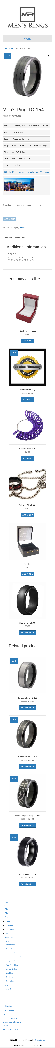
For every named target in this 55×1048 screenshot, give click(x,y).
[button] (48, 55)
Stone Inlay (10, 981)
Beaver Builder (40, 1040)
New (7, 986)
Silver (7, 998)
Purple (8, 994)
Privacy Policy (37, 1045)
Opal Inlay (10, 973)
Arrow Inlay (10, 949)
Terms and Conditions (21, 1045)
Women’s (9, 1002)
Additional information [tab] (15, 238)
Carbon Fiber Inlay (13, 953)
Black (11, 49)
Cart (4, 1014)
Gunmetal (9, 925)
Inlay (7, 941)
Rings (5, 906)
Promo (5, 1026)
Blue (7, 913)
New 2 (8, 989)
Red (7, 933)
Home (5, 49)
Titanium (8, 1006)
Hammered (10, 929)
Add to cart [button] (27, 341)
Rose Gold (9, 937)
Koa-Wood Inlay (12, 965)
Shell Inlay (10, 977)
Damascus (9, 1010)
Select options (27, 632)
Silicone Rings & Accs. (12, 1029)
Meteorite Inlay (12, 969)
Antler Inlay (10, 945)
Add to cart (9, 219)
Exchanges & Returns (12, 1022)
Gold (7, 917)
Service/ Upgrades (10, 1018)
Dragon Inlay (11, 961)
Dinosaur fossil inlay (14, 957)
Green (7, 921)
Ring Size (7, 205)
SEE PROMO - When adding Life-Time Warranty (26, 172)
